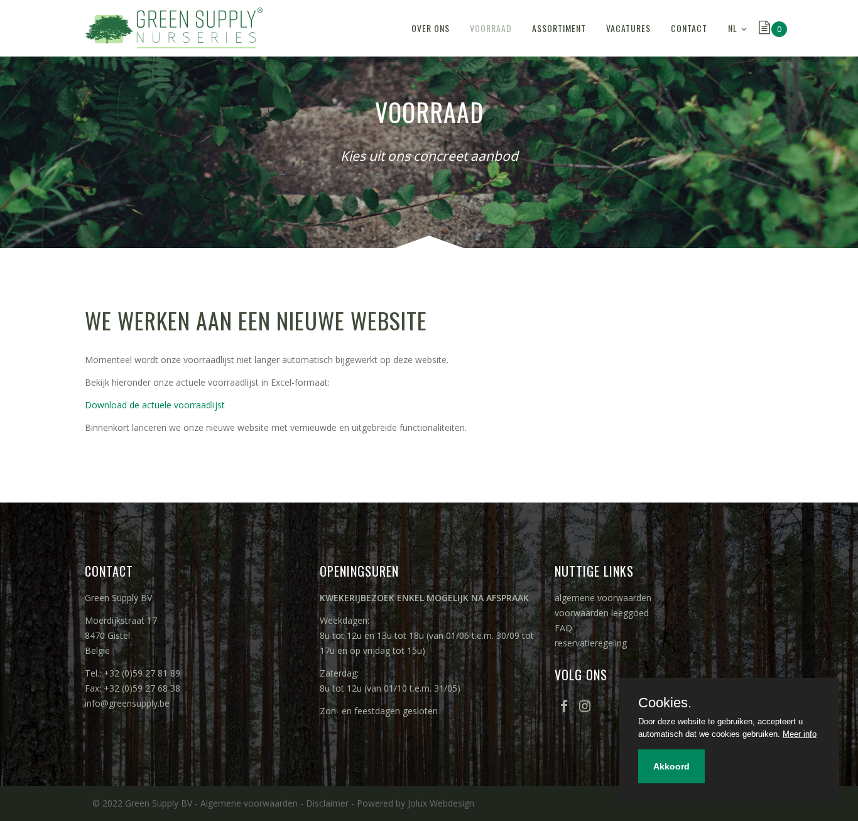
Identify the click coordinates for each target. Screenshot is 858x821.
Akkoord (671, 766)
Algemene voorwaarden (249, 803)
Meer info (800, 734)
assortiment (559, 28)
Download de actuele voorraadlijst (155, 405)
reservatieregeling (591, 643)
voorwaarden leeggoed (602, 613)
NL (732, 28)
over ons (430, 28)
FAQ (563, 628)
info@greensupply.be (127, 703)
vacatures (628, 28)
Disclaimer (327, 803)
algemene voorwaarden (603, 598)
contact (689, 28)
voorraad (491, 28)
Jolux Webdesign (441, 803)
